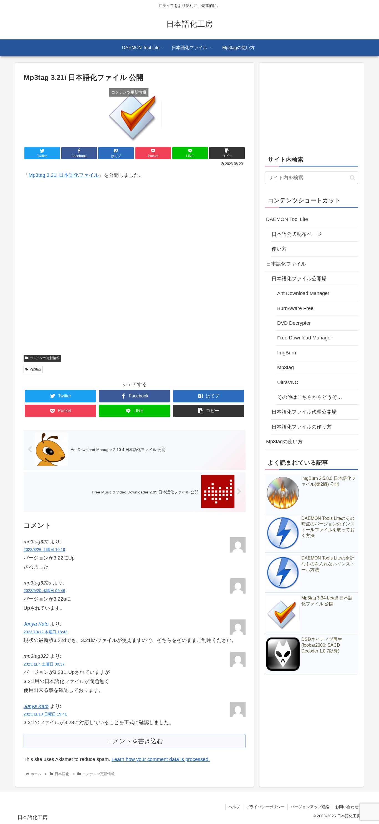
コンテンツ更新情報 (45, 358)
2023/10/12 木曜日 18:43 (45, 632)
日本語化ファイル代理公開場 (304, 412)
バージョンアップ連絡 (309, 807)
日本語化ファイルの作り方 (302, 427)
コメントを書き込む (134, 741)
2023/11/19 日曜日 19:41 (45, 714)
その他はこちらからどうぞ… (309, 397)
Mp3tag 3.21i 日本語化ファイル (64, 175)
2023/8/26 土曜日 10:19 (44, 549)
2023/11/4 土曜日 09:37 (44, 664)
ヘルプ (234, 807)
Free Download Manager (304, 338)
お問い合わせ (346, 807)
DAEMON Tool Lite (287, 219)
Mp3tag (35, 369)
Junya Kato (36, 624)
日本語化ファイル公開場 (299, 278)
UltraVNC (287, 382)
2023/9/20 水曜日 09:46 (44, 590)
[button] (352, 178)
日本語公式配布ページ (297, 234)
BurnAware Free (295, 308)
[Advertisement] (135, 270)
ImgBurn (286, 353)
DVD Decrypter (294, 323)
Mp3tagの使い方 (284, 441)
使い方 (279, 249)
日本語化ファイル (286, 264)
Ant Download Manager (303, 293)
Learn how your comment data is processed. (161, 759)
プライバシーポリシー (265, 807)
